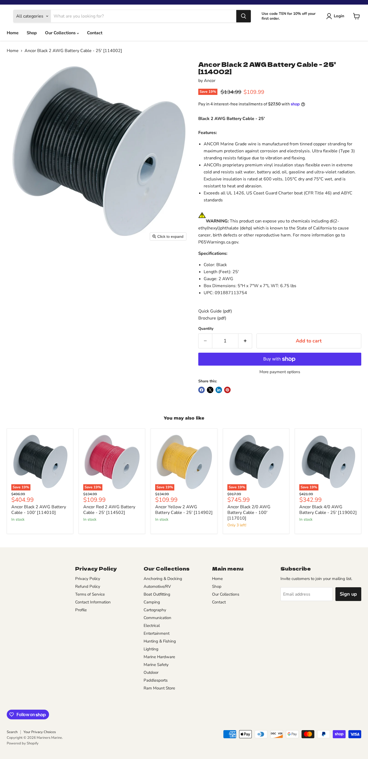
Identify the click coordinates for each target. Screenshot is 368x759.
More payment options (279, 372)
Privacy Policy (87, 578)
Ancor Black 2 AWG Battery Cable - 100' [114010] (38, 510)
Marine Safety (156, 664)
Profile (81, 610)
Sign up (348, 594)
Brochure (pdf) (212, 318)
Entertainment (156, 633)
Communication (157, 617)
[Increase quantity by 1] (245, 341)
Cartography (155, 610)
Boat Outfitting (157, 594)
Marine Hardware (159, 657)
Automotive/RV (157, 586)
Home (13, 33)
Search (12, 732)
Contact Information (93, 602)
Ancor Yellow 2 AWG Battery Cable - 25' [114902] (184, 510)
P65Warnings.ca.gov (218, 242)
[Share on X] (210, 390)
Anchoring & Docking (163, 578)
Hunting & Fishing (160, 641)
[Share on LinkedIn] (219, 390)
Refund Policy (87, 586)
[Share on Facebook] (201, 390)
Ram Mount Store (159, 688)
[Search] (243, 16)
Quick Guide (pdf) (215, 311)
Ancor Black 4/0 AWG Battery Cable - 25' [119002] (328, 510)
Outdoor (151, 672)
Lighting (151, 649)
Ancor (210, 81)
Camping (152, 602)
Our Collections (61, 33)
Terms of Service (90, 594)
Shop (32, 33)
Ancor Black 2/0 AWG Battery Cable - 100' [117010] (248, 512)
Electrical (152, 625)
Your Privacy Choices (39, 732)
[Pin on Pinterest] (227, 390)
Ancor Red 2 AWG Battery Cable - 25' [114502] (109, 510)
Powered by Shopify (23, 743)
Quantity (205, 329)
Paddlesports (156, 680)
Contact (94, 33)
